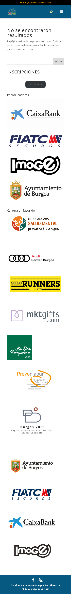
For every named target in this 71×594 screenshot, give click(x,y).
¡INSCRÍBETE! (35, 84)
